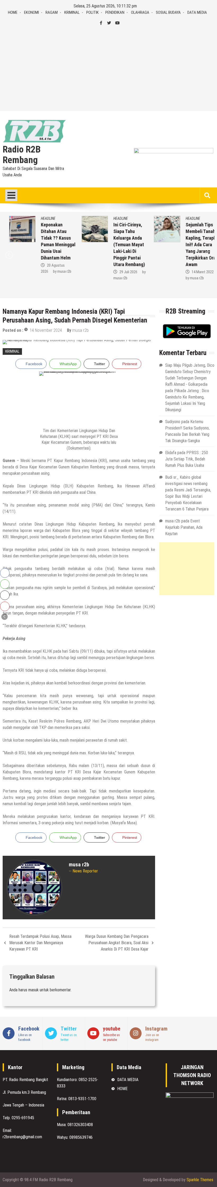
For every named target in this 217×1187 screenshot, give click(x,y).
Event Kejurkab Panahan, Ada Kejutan (183, 527)
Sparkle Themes (200, 1179)
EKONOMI (31, 12)
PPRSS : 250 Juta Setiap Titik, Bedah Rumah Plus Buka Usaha (186, 459)
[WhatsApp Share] (5, 584)
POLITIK (92, 12)
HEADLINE (41, 218)
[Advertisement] (108, 69)
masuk (33, 989)
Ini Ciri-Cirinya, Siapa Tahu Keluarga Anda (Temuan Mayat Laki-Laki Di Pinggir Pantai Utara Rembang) (122, 244)
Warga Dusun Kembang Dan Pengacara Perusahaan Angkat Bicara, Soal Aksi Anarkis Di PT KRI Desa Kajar (116, 943)
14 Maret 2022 (196, 272)
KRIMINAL (72, 12)
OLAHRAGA (140, 12)
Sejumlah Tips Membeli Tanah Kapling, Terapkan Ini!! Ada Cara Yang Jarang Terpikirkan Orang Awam (196, 244)
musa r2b (58, 271)
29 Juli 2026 (122, 272)
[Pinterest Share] (5, 606)
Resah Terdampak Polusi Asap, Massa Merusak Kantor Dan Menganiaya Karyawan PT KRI (40, 943)
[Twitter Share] (5, 595)
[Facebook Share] (5, 573)
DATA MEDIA (197, 12)
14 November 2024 (46, 330)
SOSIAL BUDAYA (168, 12)
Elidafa (170, 452)
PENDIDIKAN (114, 12)
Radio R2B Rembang (22, 154)
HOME (12, 12)
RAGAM (52, 12)
